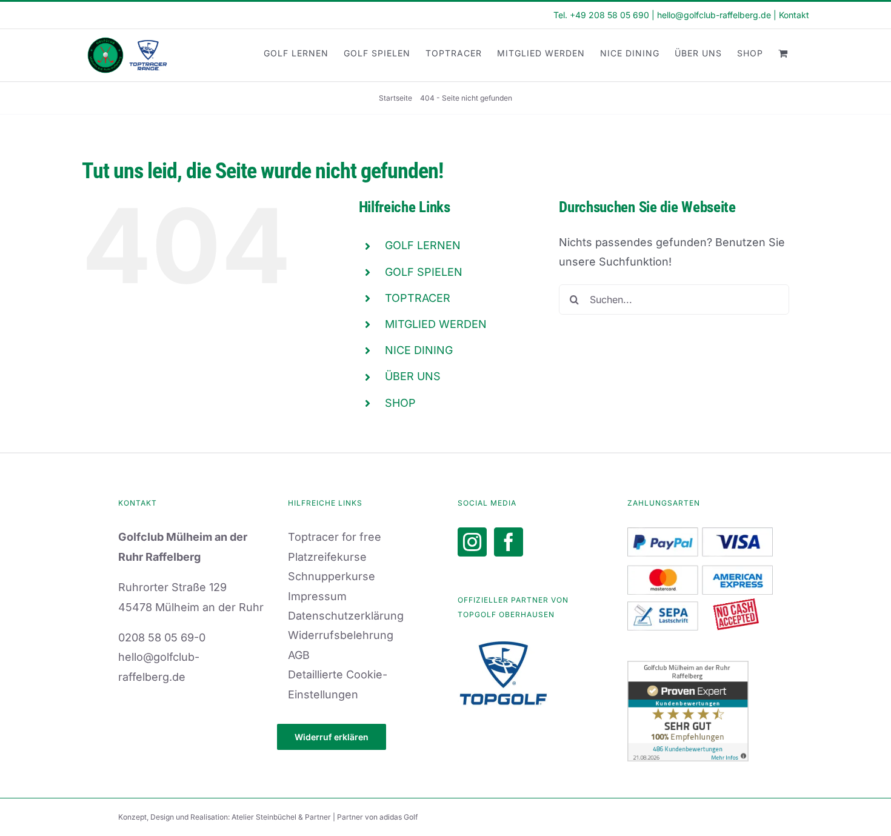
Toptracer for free (334, 536)
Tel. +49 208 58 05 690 (601, 15)
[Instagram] (472, 542)
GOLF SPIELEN (423, 272)
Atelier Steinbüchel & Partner (282, 816)
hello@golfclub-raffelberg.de (714, 15)
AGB (299, 655)
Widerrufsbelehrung (340, 635)
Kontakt (794, 15)
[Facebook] (508, 542)
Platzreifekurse (327, 556)
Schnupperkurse (331, 576)
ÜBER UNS (413, 376)
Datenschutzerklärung (346, 615)
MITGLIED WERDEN (436, 324)
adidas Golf (398, 816)
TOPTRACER (417, 298)
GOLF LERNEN (423, 245)
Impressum (317, 596)
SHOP (400, 402)
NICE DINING (419, 350)
